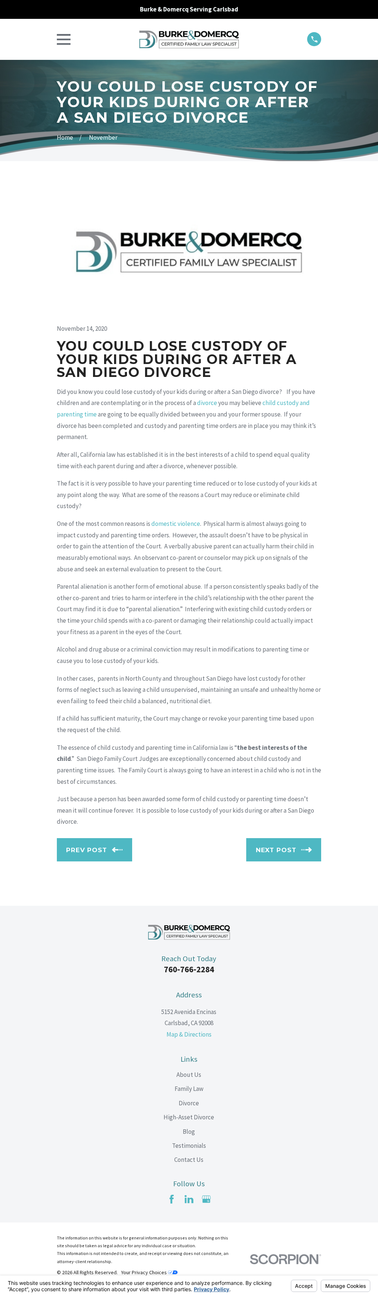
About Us (188, 1075)
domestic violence (175, 524)
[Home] (189, 39)
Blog (189, 1131)
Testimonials (189, 1146)
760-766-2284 (189, 969)
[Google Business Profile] (206, 1199)
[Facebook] (171, 1199)
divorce (207, 403)
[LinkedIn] (189, 1199)
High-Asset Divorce (189, 1117)
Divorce (189, 1103)
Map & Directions (189, 1034)
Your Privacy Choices (144, 1272)
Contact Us (188, 1160)
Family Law (189, 1089)
